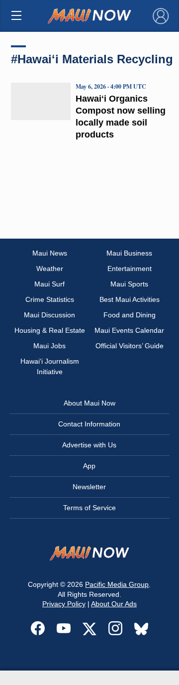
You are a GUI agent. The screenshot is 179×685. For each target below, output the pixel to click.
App (89, 466)
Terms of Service (89, 508)
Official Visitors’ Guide (129, 346)
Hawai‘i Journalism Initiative (49, 366)
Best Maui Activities (129, 299)
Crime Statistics (49, 299)
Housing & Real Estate (49, 330)
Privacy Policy (64, 604)
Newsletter (89, 487)
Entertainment (129, 269)
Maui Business (129, 253)
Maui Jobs (49, 346)
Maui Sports (129, 284)
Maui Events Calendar (129, 330)
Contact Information (89, 424)
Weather (49, 269)
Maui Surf (49, 284)
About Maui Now (89, 403)
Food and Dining (129, 315)
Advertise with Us (89, 445)
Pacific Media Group (117, 584)
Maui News (49, 253)
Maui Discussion (49, 315)
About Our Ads (114, 604)
